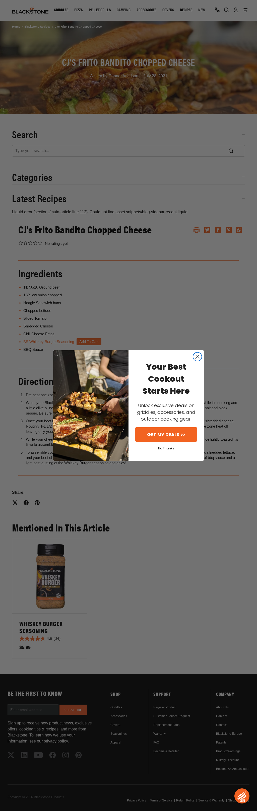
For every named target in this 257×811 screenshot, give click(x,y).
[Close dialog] (197, 356)
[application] (242, 796)
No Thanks (166, 448)
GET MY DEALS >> (166, 434)
